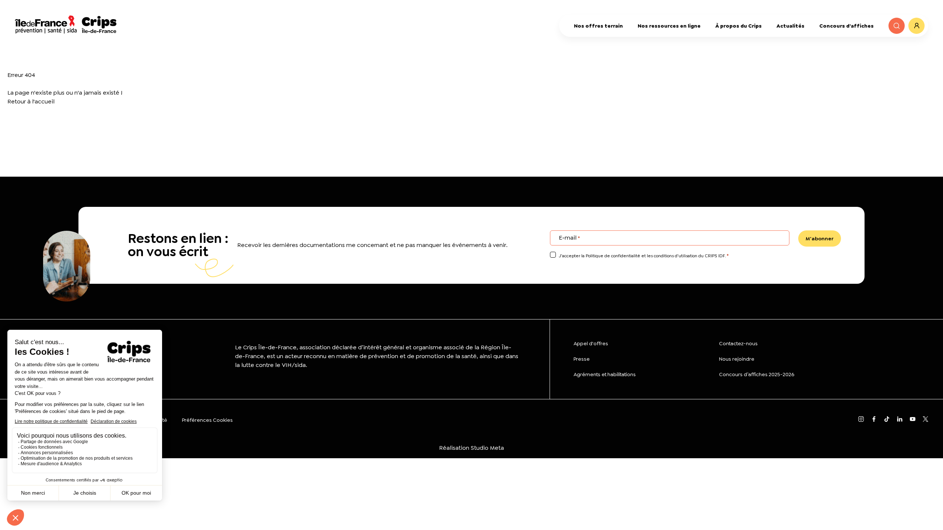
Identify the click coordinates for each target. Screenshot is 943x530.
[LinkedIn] (899, 420)
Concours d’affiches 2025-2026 (756, 374)
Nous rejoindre (736, 359)
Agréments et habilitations (605, 374)
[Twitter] (925, 420)
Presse (582, 359)
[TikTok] (887, 420)
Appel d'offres (591, 343)
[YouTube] (912, 420)
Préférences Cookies (207, 420)
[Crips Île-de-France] (65, 24)
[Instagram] (861, 420)
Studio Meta (487, 448)
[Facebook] (874, 420)
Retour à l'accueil (31, 101)
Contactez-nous (738, 343)
